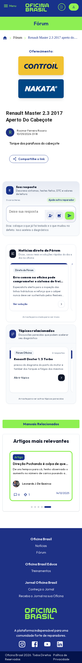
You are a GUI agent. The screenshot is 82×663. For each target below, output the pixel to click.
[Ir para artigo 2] (35, 507)
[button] (59, 216)
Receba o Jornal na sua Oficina (41, 596)
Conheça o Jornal (41, 589)
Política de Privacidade (61, 657)
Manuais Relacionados (41, 424)
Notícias (41, 546)
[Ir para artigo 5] (47, 507)
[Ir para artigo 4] (42, 507)
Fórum (17, 37)
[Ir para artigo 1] (32, 507)
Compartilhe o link (31, 159)
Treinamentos (41, 571)
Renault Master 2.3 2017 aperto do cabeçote (51, 38)
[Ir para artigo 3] (38, 507)
